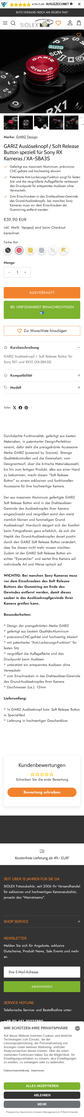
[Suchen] (15, 23)
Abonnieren (42, 986)
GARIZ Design (27, 137)
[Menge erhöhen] (26, 272)
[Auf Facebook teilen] (20, 407)
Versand (27, 227)
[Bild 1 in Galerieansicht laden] (42, 71)
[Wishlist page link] (58, 23)
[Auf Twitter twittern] (14, 407)
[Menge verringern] (8, 272)
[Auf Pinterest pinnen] (26, 407)
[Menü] (5, 23)
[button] (8, 250)
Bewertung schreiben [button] (42, 792)
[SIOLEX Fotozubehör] (37, 23)
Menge (9, 262)
